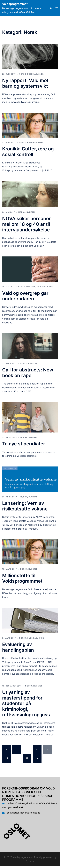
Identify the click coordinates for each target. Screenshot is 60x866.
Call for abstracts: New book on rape (27, 372)
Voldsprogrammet (15, 4)
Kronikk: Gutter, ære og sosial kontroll (28, 151)
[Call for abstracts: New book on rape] (30, 345)
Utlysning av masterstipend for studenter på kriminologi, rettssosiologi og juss (26, 703)
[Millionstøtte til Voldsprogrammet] (30, 551)
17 (27, 758)
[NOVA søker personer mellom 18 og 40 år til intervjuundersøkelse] (30, 194)
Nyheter (31, 212)
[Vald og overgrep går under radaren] (30, 268)
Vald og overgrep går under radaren (25, 296)
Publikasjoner (35, 74)
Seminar (33, 497)
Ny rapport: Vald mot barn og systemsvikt (25, 83)
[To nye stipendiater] (30, 417)
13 (37, 749)
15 (6, 758)
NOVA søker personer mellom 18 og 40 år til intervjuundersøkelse (26, 224)
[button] (51, 8)
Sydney (30, 861)
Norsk (22, 74)
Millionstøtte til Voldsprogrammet (22, 578)
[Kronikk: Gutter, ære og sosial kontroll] (30, 124)
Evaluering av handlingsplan (18, 647)
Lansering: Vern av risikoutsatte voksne (25, 506)
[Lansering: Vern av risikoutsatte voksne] (30, 478)
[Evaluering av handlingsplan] (30, 620)
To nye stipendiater (23, 444)
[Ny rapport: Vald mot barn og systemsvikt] (30, 56)
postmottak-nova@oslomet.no (23, 812)
